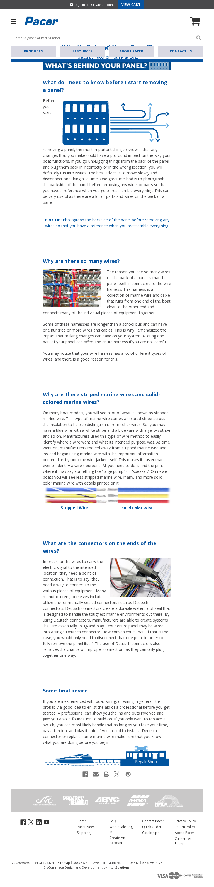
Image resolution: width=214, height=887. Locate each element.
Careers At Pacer (183, 841)
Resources (82, 51)
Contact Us (181, 51)
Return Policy (185, 826)
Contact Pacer (153, 821)
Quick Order (152, 826)
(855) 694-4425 (152, 862)
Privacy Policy (185, 821)
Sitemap (64, 862)
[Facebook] (85, 774)
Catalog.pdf (151, 832)
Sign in (80, 5)
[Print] (106, 774)
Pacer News (86, 826)
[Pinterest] (128, 774)
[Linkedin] (39, 822)
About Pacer (131, 51)
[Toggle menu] (16, 21)
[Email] (96, 774)
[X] (117, 774)
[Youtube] (46, 822)
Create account (102, 5)
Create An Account (117, 840)
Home (82, 821)
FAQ (113, 821)
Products (33, 51)
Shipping (84, 832)
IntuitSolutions (118, 867)
